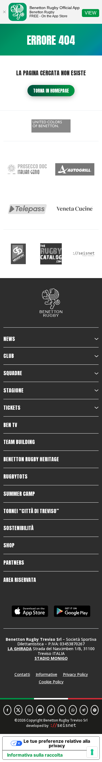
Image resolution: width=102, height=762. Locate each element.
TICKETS (11, 408)
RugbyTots (15, 476)
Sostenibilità (18, 528)
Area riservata (19, 580)
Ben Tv (10, 425)
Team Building (19, 442)
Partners (13, 562)
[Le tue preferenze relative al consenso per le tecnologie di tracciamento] (92, 752)
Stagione (13, 390)
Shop (8, 545)
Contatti (22, 674)
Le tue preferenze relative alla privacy (57, 743)
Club (8, 356)
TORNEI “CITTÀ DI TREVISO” (31, 511)
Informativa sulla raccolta (35, 755)
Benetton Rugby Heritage (31, 459)
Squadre (12, 373)
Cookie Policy (51, 681)
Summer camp (19, 494)
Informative (46, 674)
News (9, 339)
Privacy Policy (75, 674)
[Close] (4, 12)
